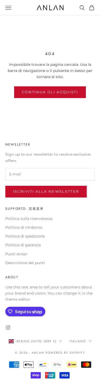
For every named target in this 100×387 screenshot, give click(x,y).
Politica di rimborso (23, 227)
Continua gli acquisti (50, 92)
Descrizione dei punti (25, 262)
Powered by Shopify (65, 352)
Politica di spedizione (25, 236)
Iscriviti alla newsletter (46, 191)
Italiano (77, 341)
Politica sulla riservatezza (28, 218)
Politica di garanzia (23, 245)
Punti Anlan (16, 254)
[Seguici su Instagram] (8, 327)
